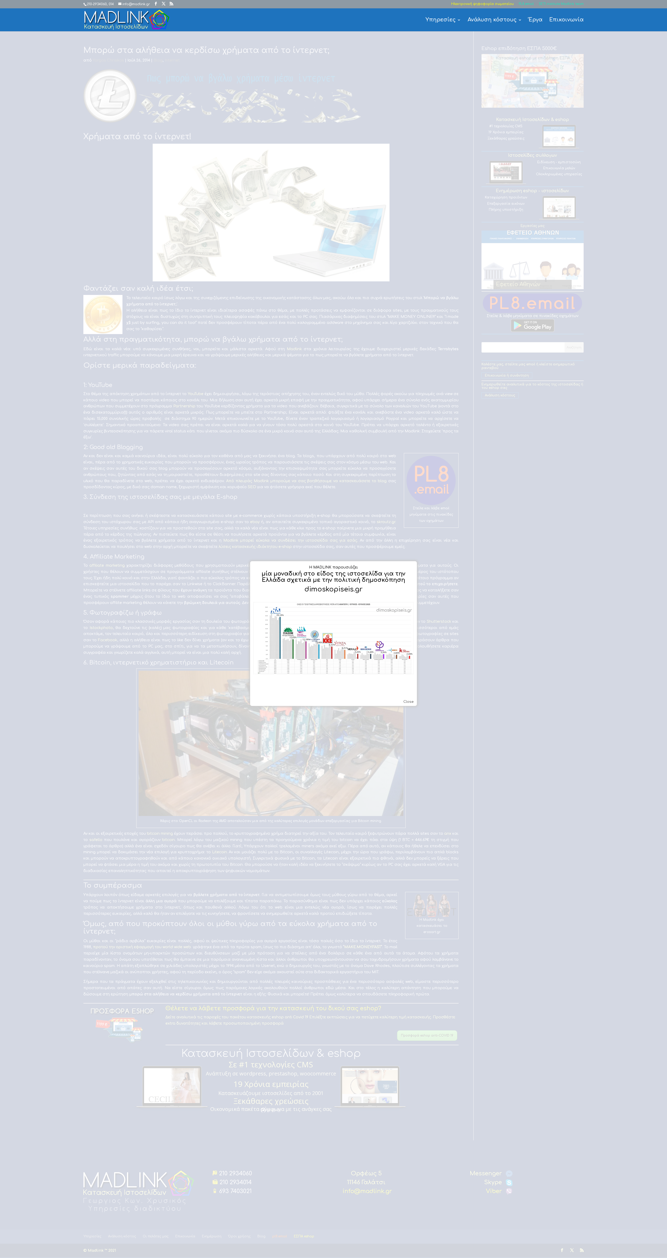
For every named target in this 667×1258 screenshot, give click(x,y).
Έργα (535, 20)
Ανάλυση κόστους (492, 20)
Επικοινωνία (566, 20)
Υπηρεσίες (440, 20)
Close (408, 702)
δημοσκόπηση (383, 580)
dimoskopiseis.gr (333, 589)
